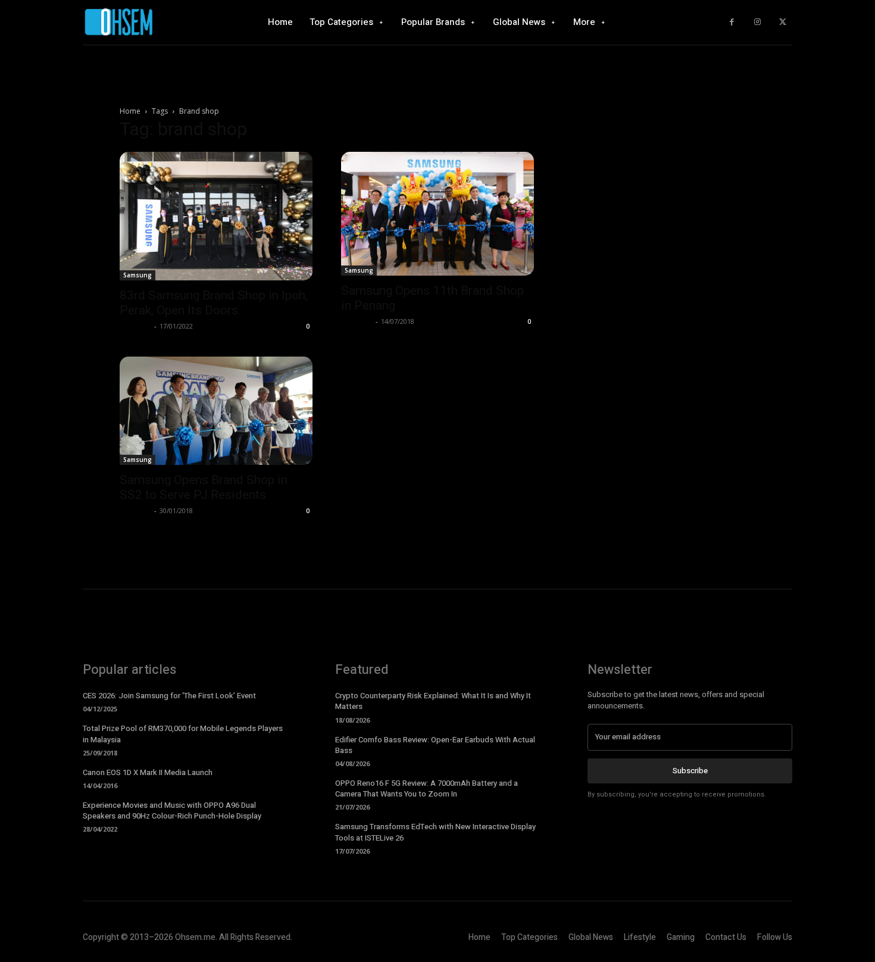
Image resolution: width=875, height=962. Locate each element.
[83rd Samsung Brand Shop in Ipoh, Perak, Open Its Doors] (216, 216)
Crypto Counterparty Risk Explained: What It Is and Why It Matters (433, 701)
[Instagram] (757, 22)
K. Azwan (135, 325)
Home (130, 111)
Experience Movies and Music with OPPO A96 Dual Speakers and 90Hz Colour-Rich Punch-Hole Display (172, 810)
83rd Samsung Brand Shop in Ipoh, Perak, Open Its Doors (214, 302)
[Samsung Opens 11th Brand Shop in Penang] (437, 214)
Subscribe (690, 770)
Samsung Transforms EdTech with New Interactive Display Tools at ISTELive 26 (435, 832)
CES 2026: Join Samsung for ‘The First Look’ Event (169, 695)
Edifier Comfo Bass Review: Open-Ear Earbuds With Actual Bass (435, 745)
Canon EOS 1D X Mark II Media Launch (147, 772)
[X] (782, 22)
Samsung (137, 275)
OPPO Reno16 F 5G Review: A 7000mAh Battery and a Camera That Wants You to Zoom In (426, 788)
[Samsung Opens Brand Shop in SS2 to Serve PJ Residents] (216, 411)
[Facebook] (732, 22)
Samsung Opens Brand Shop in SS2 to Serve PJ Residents (204, 487)
